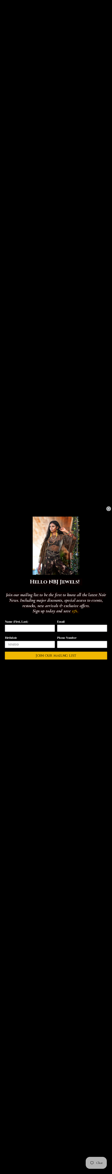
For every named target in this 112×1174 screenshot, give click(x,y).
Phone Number (67, 637)
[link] (56, 545)
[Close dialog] (108, 509)
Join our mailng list (56, 655)
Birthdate (11, 637)
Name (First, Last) (16, 621)
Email (61, 621)
